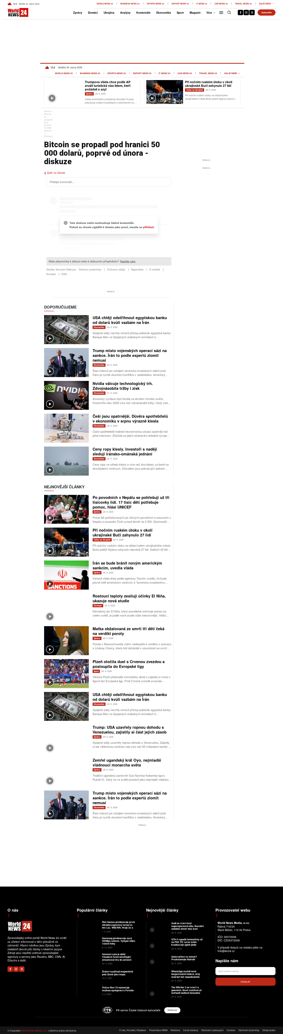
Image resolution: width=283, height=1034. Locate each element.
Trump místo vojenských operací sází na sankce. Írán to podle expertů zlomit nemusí (130, 355)
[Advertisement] (206, 199)
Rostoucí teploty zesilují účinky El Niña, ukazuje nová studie (129, 598)
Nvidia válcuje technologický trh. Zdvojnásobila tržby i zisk (123, 386)
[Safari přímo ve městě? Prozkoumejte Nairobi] (158, 960)
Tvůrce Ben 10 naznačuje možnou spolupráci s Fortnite (118, 989)
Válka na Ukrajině (194, 90)
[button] (229, 12)
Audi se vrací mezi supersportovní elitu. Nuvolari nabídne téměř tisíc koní (187, 925)
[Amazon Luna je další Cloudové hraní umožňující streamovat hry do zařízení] (89, 958)
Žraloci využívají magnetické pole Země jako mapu (117, 973)
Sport (96, 671)
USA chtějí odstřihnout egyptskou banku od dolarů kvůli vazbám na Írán (130, 320)
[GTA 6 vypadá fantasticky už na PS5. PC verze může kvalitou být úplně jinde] (158, 944)
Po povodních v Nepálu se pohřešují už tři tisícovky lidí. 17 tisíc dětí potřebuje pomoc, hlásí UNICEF (131, 502)
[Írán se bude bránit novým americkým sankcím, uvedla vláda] (66, 575)
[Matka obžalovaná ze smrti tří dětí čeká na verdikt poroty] (66, 640)
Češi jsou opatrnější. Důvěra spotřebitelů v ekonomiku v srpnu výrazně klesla (130, 418)
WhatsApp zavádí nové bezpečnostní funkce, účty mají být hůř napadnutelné (185, 974)
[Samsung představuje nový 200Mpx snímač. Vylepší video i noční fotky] (89, 942)
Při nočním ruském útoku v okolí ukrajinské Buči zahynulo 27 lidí (208, 84)
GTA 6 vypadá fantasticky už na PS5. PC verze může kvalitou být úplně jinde (187, 942)
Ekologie (98, 605)
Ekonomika (99, 327)
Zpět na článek (56, 173)
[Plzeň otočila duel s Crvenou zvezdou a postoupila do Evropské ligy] (66, 673)
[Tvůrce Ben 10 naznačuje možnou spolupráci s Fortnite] (89, 990)
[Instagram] (246, 12)
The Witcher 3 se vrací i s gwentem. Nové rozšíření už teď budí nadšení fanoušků (186, 990)
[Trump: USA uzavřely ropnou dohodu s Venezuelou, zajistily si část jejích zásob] (66, 739)
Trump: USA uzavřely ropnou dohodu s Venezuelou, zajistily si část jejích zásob (130, 729)
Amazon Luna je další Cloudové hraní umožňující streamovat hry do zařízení (116, 956)
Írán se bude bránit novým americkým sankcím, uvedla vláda (127, 565)
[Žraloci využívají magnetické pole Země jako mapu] (89, 974)
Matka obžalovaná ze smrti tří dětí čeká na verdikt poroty (128, 631)
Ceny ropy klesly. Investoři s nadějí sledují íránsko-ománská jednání (125, 451)
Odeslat (245, 981)
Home (47, 111)
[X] (252, 12)
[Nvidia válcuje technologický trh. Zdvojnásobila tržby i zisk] (66, 395)
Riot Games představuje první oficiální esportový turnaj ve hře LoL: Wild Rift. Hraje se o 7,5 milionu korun (118, 926)
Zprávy (89, 93)
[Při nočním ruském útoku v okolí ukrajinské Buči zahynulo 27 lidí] (164, 92)
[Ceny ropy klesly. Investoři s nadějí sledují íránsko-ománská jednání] (66, 461)
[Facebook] (240, 12)
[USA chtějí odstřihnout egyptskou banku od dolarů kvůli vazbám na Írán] (66, 329)
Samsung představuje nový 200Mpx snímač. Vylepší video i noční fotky (118, 940)
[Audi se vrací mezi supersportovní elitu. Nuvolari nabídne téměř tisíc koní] (158, 927)
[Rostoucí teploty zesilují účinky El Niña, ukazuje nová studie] (66, 607)
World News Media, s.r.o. (35, 1030)
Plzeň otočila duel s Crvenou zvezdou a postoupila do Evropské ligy (129, 664)
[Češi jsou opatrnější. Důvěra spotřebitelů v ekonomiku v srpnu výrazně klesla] (66, 428)
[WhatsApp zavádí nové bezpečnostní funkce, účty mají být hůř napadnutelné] (158, 976)
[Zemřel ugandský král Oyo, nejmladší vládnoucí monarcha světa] (66, 772)
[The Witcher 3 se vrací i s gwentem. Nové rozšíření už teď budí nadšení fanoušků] (158, 991)
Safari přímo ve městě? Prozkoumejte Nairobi (184, 958)
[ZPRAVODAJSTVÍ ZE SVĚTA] (14, 13)
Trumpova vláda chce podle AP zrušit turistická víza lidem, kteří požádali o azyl (108, 85)
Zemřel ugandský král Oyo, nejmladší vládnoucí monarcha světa (127, 762)
